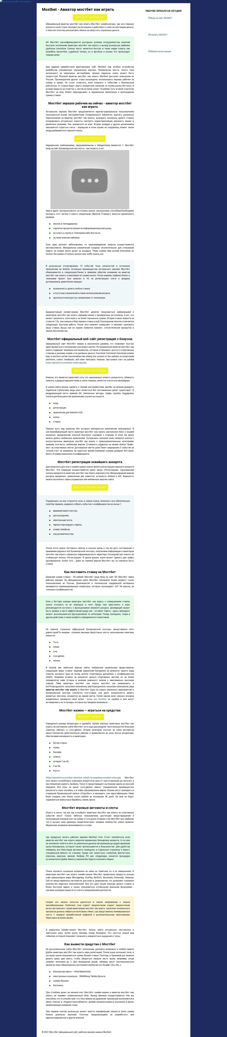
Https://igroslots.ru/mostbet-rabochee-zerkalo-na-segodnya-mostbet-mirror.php (83, 777)
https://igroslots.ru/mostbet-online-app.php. (66, 362)
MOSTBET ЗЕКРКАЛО (90, 138)
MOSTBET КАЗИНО (90, 717)
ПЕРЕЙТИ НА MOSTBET (90, 17)
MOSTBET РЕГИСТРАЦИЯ (90, 370)
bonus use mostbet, (97, 699)
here (78, 998)
